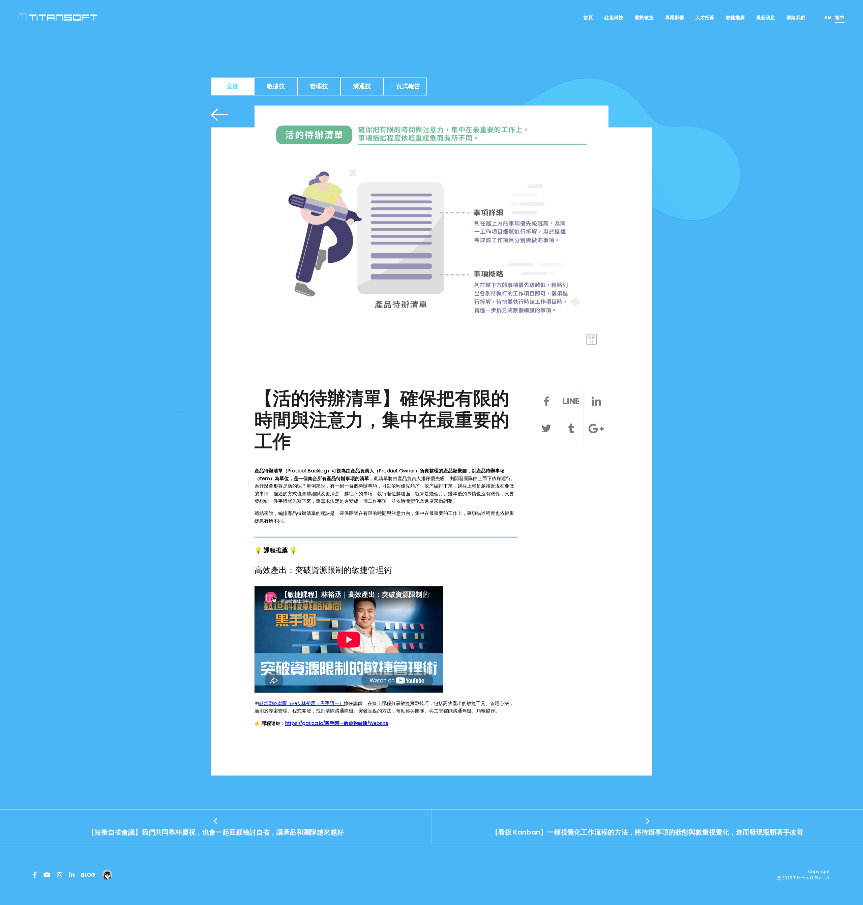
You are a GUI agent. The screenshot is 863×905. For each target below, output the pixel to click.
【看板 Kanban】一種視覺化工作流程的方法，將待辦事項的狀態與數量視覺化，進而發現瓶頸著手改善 (647, 832)
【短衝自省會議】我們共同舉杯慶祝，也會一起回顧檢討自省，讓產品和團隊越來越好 (216, 832)
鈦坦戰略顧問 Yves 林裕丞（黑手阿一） (301, 703)
